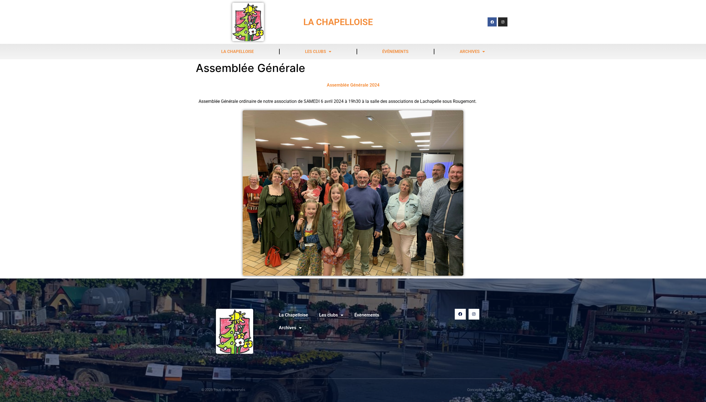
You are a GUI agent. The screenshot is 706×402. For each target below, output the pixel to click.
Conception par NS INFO (486, 390)
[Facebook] (492, 22)
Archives (470, 51)
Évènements (395, 51)
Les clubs (315, 51)
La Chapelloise (237, 51)
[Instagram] (502, 22)
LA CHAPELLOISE (338, 22)
